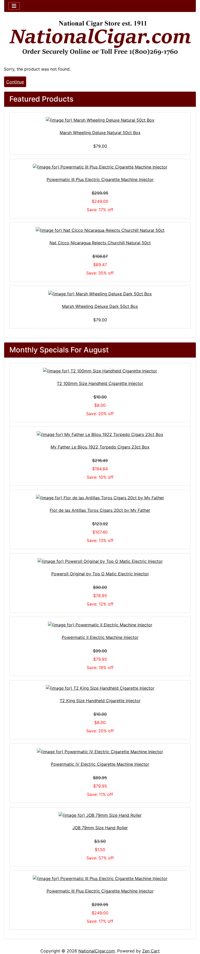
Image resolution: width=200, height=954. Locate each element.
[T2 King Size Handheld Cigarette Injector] (100, 688)
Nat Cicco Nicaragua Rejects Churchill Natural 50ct (100, 242)
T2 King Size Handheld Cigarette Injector (100, 700)
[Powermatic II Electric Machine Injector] (100, 624)
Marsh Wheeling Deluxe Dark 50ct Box (100, 306)
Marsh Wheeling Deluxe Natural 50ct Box (100, 132)
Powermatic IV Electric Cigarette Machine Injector (100, 764)
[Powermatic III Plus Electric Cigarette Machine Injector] (100, 166)
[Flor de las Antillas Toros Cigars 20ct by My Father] (100, 497)
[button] (190, 928)
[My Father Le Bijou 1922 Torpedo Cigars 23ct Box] (100, 434)
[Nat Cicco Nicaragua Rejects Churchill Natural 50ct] (100, 230)
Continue (15, 81)
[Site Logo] (100, 38)
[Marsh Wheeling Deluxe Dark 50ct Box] (100, 293)
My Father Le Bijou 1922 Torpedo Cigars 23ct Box (100, 447)
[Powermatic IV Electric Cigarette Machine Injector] (100, 751)
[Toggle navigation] (14, 6)
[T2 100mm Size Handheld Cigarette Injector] (100, 370)
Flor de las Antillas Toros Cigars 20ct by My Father (100, 510)
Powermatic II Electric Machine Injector (100, 637)
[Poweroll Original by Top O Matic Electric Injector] (100, 561)
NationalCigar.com (96, 950)
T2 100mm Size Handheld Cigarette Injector (100, 383)
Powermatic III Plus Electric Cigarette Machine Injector (100, 179)
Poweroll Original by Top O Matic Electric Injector (100, 573)
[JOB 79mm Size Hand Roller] (100, 815)
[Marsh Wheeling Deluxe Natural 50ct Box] (100, 119)
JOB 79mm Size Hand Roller (100, 827)
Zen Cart (151, 950)
